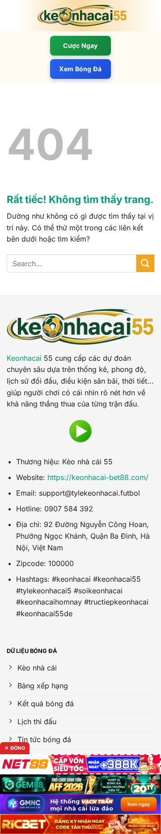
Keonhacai (24, 358)
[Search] (151, 15)
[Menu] (12, 15)
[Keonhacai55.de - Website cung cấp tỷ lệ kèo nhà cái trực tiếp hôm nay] (82, 15)
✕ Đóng (14, 748)
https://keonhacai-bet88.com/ (97, 477)
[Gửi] (145, 263)
